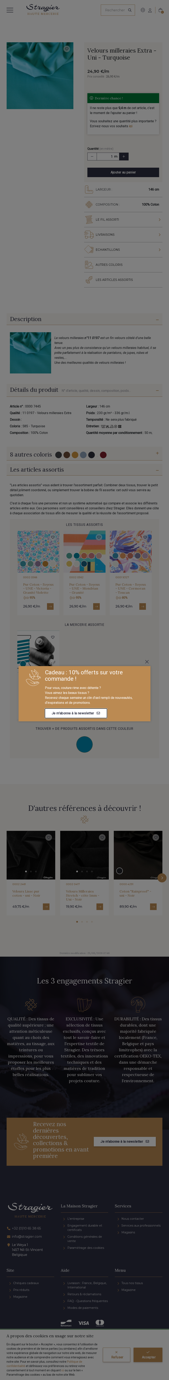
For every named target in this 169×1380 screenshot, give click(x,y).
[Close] (146, 661)
